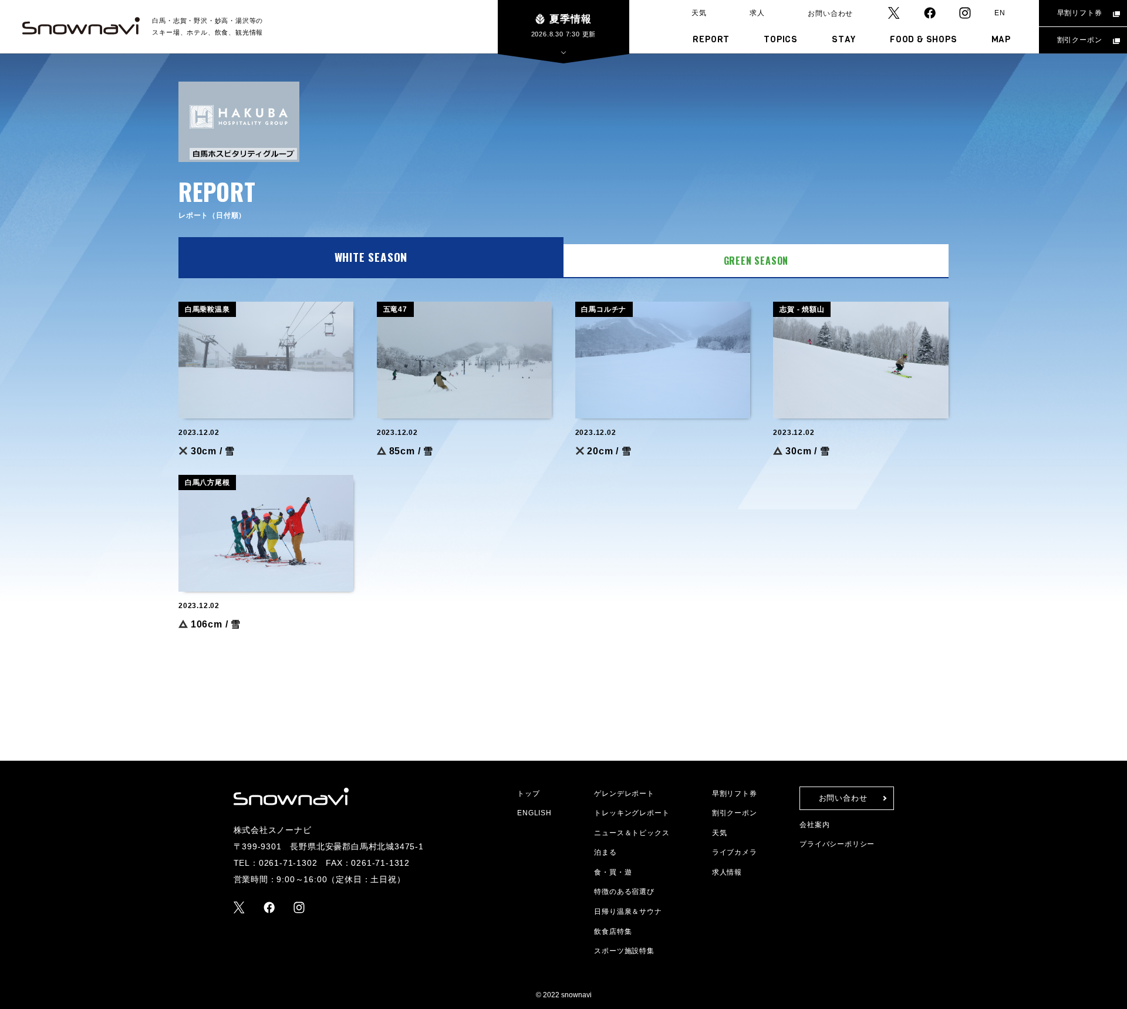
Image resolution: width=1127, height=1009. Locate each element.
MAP (1001, 39)
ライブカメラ (734, 852)
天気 (699, 13)
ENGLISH (534, 813)
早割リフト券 (1079, 13)
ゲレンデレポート (624, 793)
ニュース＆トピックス (631, 833)
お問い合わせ (830, 13)
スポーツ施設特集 (624, 951)
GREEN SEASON (756, 261)
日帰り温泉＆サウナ (628, 911)
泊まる (605, 852)
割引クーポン (1079, 40)
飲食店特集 (613, 931)
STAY (844, 39)
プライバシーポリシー (837, 844)
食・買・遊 (613, 872)
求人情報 (727, 872)
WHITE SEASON (371, 256)
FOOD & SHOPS (923, 39)
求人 (757, 13)
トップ (528, 793)
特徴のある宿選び (624, 891)
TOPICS (781, 39)
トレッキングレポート (631, 813)
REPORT (711, 39)
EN (999, 13)
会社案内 (814, 825)
